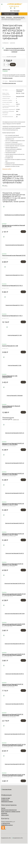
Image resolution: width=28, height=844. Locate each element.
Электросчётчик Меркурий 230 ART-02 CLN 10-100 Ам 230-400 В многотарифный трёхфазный (13, 745)
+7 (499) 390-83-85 (14, 6)
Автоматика (4, 813)
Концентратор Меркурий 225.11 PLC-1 (12, 315)
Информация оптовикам (7, 801)
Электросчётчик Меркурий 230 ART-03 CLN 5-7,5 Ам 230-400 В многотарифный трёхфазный (13, 595)
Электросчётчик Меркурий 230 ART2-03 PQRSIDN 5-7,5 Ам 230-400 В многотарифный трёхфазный (13, 444)
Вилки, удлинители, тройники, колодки (10, 811)
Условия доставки (5, 798)
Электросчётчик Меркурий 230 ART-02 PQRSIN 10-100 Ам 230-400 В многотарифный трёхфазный (12, 685)
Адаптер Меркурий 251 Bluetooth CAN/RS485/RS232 (11, 406)
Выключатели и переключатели (9, 809)
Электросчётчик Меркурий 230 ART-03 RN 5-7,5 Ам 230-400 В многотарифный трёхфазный (13, 625)
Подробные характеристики (9, 83)
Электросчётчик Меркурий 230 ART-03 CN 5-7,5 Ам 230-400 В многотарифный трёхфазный (13, 655)
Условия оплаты (5, 799)
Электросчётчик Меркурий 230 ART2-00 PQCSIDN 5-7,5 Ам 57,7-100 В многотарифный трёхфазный (13, 535)
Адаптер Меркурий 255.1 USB (10, 345)
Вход (11, 10)
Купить (12, 64)
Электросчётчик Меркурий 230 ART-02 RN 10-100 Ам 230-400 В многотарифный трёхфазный (13, 775)
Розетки (3, 808)
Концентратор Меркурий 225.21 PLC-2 (12, 285)
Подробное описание (7, 78)
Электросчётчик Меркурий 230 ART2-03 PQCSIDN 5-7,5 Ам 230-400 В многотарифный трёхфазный (13, 474)
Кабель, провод (5, 815)
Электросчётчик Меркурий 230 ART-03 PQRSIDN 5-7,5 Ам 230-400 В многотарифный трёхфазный (12, 565)
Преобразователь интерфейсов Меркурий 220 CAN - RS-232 (13, 226)
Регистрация (16, 10)
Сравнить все (16, 419)
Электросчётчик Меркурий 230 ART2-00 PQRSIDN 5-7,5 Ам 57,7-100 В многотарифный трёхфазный (13, 505)
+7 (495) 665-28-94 (5, 823)
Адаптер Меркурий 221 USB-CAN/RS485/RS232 (10, 376)
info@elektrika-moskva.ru (7, 825)
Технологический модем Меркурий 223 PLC (14, 255)
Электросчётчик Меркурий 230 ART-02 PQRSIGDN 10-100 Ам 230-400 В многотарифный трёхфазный (12, 715)
